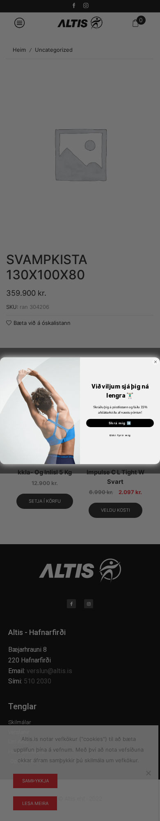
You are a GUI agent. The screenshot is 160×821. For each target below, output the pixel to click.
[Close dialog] (155, 361)
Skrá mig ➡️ (120, 423)
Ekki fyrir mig (120, 435)
